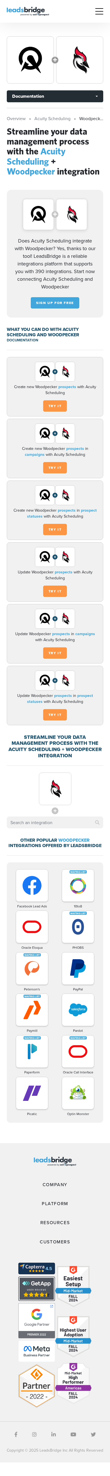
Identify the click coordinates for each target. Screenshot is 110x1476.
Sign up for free (55, 302)
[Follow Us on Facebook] (15, 1434)
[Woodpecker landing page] (79, 60)
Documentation (28, 96)
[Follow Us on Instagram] (34, 1434)
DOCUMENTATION (22, 340)
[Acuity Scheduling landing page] (30, 60)
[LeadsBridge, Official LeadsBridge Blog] (28, 11)
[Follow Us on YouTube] (73, 1434)
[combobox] (55, 822)
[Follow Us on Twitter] (93, 1434)
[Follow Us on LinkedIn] (53, 1434)
